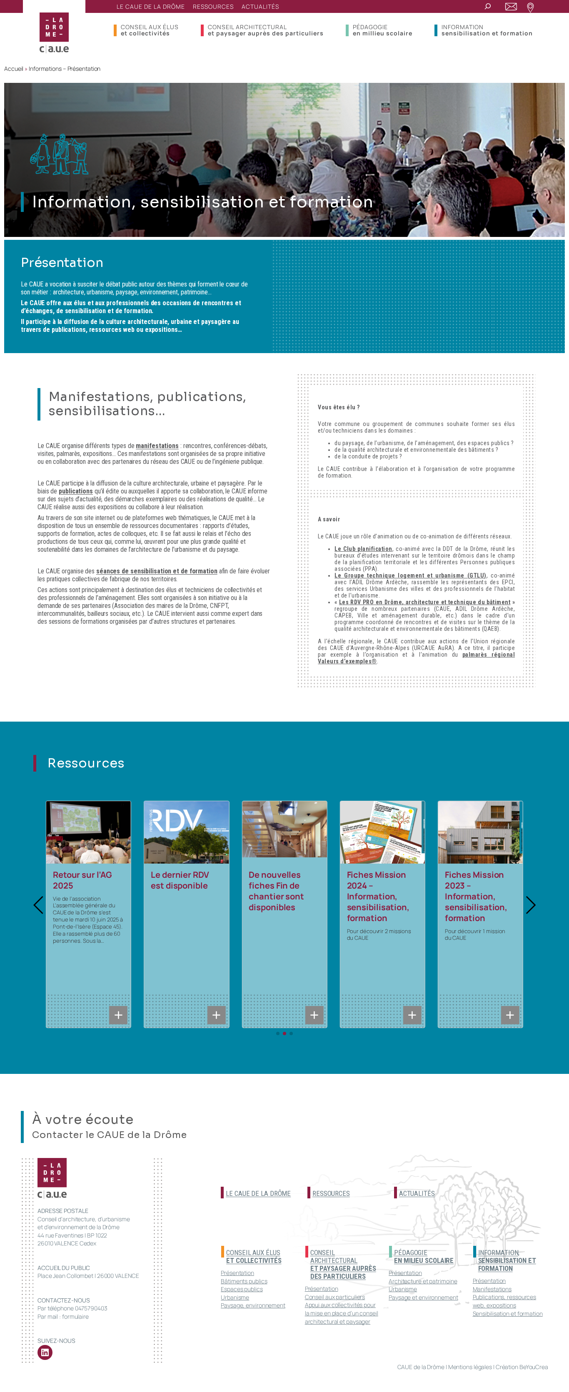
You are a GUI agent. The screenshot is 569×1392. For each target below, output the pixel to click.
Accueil (13, 68)
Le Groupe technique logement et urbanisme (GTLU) (410, 575)
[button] (38, 905)
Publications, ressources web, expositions (505, 1301)
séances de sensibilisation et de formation (156, 571)
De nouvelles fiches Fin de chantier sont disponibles (276, 891)
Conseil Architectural (266, 30)
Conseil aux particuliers (335, 1297)
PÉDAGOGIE (424, 1256)
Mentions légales (470, 1367)
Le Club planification (363, 548)
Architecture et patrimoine (423, 1281)
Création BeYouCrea (522, 1367)
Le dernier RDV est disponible (180, 880)
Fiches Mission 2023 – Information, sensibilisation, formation (476, 896)
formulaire (75, 1316)
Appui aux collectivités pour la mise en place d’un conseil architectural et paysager (341, 1313)
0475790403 (91, 1308)
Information (487, 30)
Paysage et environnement (423, 1297)
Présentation (237, 1273)
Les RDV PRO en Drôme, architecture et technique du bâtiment (425, 602)
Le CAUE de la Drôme (258, 1193)
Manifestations (492, 1289)
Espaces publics (242, 1289)
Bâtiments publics (244, 1281)
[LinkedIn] (44, 1352)
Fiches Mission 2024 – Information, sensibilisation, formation (378, 896)
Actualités (417, 1193)
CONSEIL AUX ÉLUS (253, 1256)
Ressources (331, 1193)
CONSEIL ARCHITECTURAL (343, 1264)
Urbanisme (235, 1297)
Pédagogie (382, 30)
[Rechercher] (488, 6)
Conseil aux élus (150, 30)
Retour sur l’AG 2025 (82, 880)
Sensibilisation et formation (508, 1313)
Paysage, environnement (253, 1305)
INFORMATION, (507, 1260)
